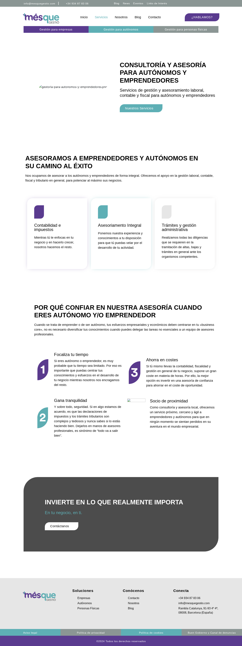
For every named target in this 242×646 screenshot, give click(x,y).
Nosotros (121, 17)
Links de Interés (157, 3)
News (126, 3)
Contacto (154, 17)
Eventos (138, 3)
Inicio (84, 17)
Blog (116, 3)
